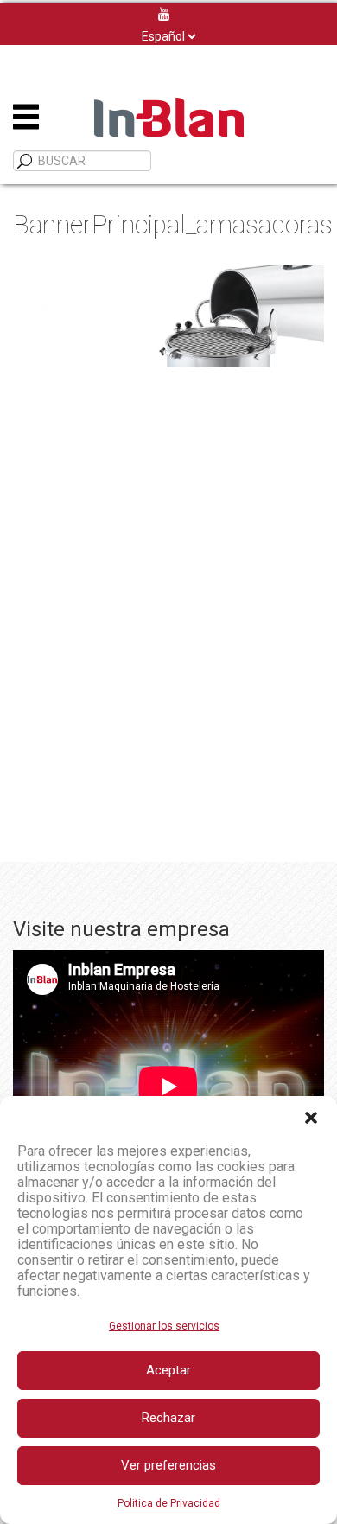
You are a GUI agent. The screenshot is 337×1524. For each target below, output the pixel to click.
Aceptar (168, 1370)
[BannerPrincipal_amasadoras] (168, 315)
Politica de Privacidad (169, 1503)
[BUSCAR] (25, 161)
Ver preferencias (168, 1465)
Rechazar (168, 1417)
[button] (311, 1117)
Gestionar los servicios (164, 1326)
